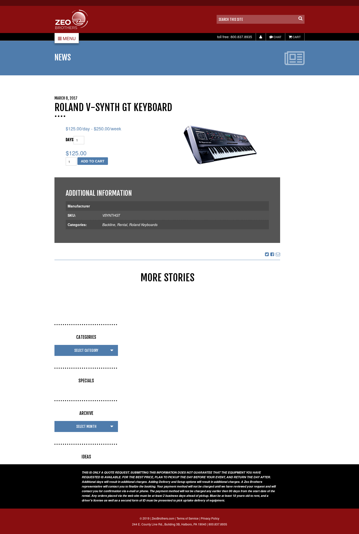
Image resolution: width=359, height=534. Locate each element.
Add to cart (93, 161)
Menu (69, 38)
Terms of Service (188, 518)
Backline (108, 224)
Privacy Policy (210, 518)
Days (70, 139)
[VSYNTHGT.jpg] (220, 144)
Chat (277, 37)
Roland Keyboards (143, 224)
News (62, 57)
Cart (296, 37)
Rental (122, 224)
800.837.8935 (241, 36)
